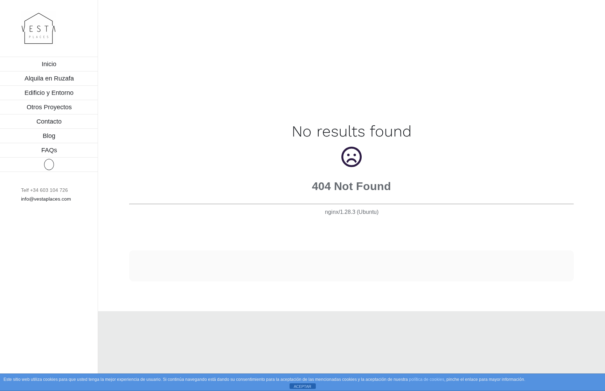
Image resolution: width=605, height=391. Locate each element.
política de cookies (426, 379)
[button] (49, 165)
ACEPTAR (302, 386)
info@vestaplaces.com (46, 199)
